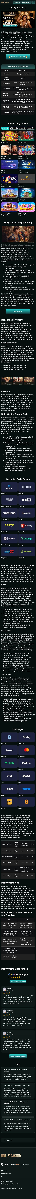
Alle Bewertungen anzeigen (18, 1056)
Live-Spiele (11, 128)
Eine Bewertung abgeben (18, 981)
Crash (21, 128)
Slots (29, 128)
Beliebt (4, 128)
